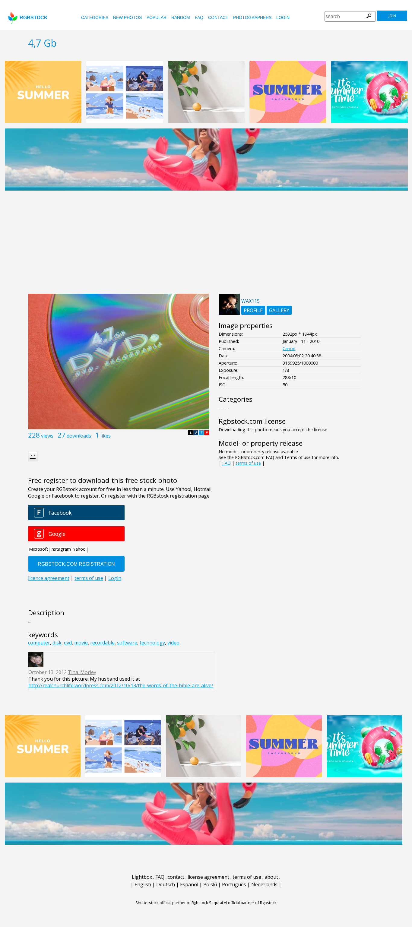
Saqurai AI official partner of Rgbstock (243, 902)
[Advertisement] (206, 245)
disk (57, 642)
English (143, 884)
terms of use (248, 463)
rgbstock (34, 17)
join (392, 15)
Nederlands (264, 884)
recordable (102, 642)
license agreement (208, 877)
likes (105, 435)
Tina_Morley (82, 672)
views (47, 435)
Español (189, 884)
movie (81, 642)
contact (218, 17)
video (173, 642)
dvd (68, 642)
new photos (127, 17)
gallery (279, 310)
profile (253, 310)
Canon (289, 348)
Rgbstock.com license (252, 421)
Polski (210, 884)
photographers (252, 17)
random (180, 17)
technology (152, 642)
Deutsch (165, 884)
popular (156, 17)
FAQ (199, 17)
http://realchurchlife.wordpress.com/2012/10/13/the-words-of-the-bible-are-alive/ (120, 685)
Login (283, 17)
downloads (79, 435)
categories (94, 17)
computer (39, 642)
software (127, 642)
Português (234, 884)
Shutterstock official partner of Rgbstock (171, 902)
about (271, 877)
